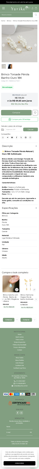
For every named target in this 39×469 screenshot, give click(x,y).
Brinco (9, 21)
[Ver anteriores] (3, 299)
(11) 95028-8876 (21, 383)
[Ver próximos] (35, 299)
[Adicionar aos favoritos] (17, 320)
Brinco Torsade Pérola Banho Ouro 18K (25, 21)
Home (3, 21)
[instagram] (21, 412)
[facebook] (17, 412)
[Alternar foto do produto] (17, 289)
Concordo (19, 463)
